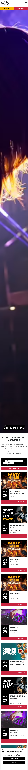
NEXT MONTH (15, 469)
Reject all (14, 762)
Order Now (6, 8)
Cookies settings (14, 766)
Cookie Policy (17, 755)
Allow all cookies (14, 758)
